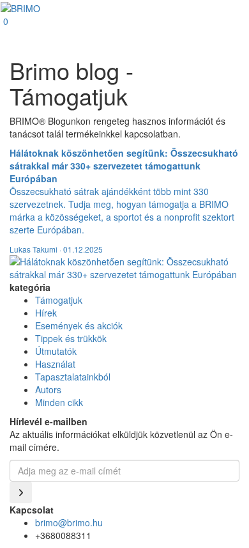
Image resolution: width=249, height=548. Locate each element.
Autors (48, 389)
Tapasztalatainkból (72, 376)
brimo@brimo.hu (69, 522)
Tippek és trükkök (71, 338)
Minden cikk (59, 402)
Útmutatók (56, 351)
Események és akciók (79, 325)
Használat (55, 363)
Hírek (46, 312)
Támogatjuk (58, 300)
